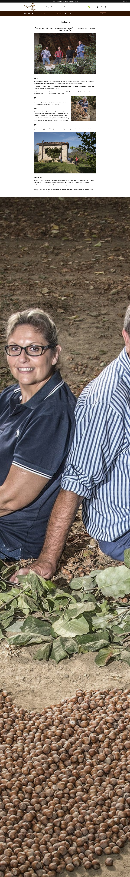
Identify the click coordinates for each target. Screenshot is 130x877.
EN (124, 1)
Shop (47, 7)
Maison (42, 7)
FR (126, 1)
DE (128, 1)
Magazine (77, 7)
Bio (89, 7)
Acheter (103, 14)
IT (122, 1)
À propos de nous (56, 7)
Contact (84, 7)
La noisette (67, 7)
